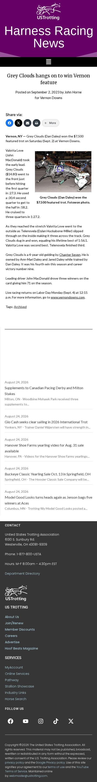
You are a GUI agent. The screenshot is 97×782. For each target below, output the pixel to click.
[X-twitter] (71, 721)
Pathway (12, 680)
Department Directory (22, 573)
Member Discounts (20, 629)
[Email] (27, 123)
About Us (12, 617)
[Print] (36, 123)
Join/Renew (14, 623)
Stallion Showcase (19, 686)
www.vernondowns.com (68, 297)
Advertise (12, 642)
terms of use (56, 767)
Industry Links (15, 692)
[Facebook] (9, 123)
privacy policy (14, 762)
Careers (11, 636)
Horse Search (15, 699)
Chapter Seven (70, 255)
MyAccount (14, 667)
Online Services (17, 673)
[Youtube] (25, 721)
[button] (48, 62)
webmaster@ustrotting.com (28, 776)
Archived (20, 307)
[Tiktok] (56, 721)
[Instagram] (40, 721)
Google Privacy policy (50, 762)
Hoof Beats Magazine (21, 648)
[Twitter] (18, 123)
